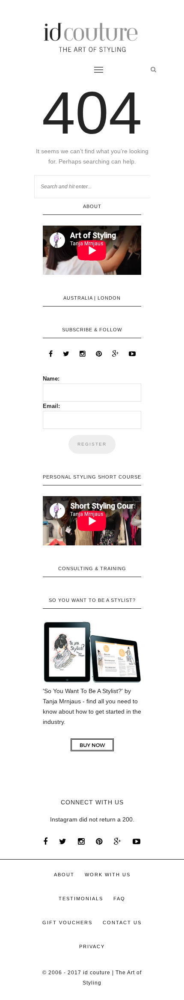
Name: (51, 378)
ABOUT (64, 874)
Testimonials (81, 898)
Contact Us (122, 922)
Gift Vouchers (67, 922)
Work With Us (108, 874)
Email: (51, 406)
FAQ (119, 898)
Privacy (92, 946)
